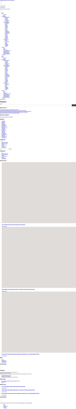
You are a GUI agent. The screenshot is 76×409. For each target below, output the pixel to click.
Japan (6, 42)
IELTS (4, 91)
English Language (6, 51)
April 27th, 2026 (4, 226)
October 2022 (4, 130)
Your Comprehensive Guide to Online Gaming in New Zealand (9, 109)
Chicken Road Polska (5, 142)
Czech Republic (7, 76)
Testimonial (3, 146)
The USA (6, 18)
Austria (6, 30)
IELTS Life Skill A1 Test (7, 50)
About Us (5, 14)
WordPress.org (4, 362)
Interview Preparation (7, 53)
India (6, 86)
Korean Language (6, 96)
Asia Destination (6, 39)
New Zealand (7, 20)
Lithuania (6, 37)
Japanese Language (7, 52)
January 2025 (4, 125)
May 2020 (3, 135)
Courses (3, 144)
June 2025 (3, 121)
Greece (6, 36)
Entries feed (4, 360)
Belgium (6, 23)
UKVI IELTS (5, 49)
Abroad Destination (6, 17)
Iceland (6, 33)
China (6, 46)
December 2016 (4, 137)
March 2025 (3, 124)
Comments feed (4, 361)
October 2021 (4, 133)
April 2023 (3, 129)
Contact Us (3, 54)
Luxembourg (7, 31)
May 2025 (3, 122)
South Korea (7, 41)
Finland (6, 26)
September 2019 (4, 136)
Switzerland (7, 32)
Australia (6, 21)
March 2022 (3, 132)
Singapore (6, 44)
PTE (4, 48)
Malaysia (6, 43)
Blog (4, 15)
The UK (6, 61)
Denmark (6, 27)
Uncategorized (4, 147)
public (3, 145)
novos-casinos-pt (4, 156)
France (6, 71)
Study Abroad (4, 16)
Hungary (6, 81)
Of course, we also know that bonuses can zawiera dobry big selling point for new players (14, 112)
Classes (3, 47)
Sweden (6, 25)
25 (2, 141)
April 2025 (3, 123)
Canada (6, 19)
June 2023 (3, 128)
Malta (6, 38)
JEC (2, 13)
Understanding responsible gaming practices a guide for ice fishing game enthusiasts (13, 110)
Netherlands (7, 66)
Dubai (6, 40)
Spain (6, 24)
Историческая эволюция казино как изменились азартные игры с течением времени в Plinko (15, 111)
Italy (6, 28)
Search (74, 105)
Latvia (6, 34)
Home (3, 56)
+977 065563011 (12, 0)
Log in (3, 359)
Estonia (6, 35)
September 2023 (4, 127)
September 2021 (4, 134)
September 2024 (4, 126)
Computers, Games (5, 143)
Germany (6, 29)
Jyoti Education (2, 7)
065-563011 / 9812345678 (6, 376)
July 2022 (3, 131)
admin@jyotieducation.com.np (4, 0)
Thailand (6, 45)
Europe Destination (6, 22)
